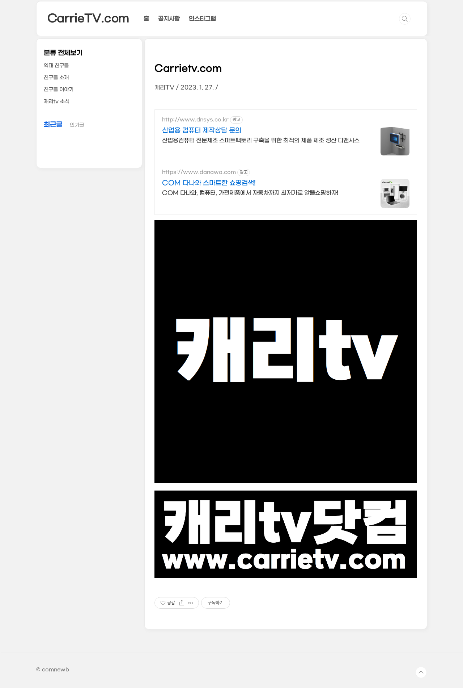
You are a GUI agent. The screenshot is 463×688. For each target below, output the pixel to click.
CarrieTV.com (88, 18)
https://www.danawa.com (199, 172)
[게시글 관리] (190, 602)
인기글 (77, 125)
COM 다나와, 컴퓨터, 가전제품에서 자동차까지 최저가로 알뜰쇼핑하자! (250, 192)
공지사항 (169, 18)
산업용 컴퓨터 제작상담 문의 (201, 130)
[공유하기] (181, 602)
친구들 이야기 (58, 90)
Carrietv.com (188, 68)
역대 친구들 (56, 66)
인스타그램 (202, 18)
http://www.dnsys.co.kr (195, 120)
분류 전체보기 (63, 53)
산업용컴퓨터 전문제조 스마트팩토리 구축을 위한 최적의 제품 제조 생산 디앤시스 (261, 140)
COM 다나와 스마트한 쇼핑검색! (209, 183)
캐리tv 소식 (56, 102)
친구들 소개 (56, 78)
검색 (404, 18)
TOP (421, 672)
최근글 (53, 125)
